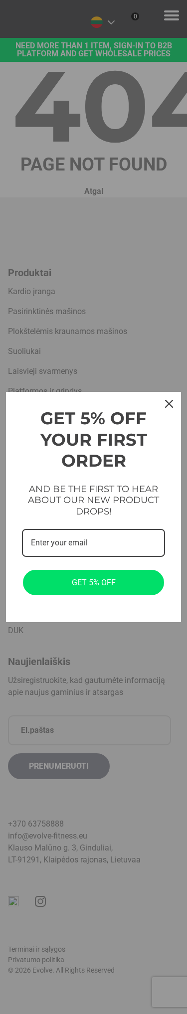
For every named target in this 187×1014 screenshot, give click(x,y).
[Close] (169, 404)
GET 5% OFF (94, 582)
